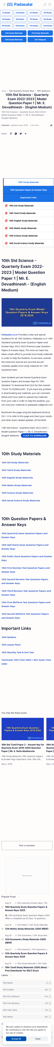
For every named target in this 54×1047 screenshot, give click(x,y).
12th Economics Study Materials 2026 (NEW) (25, 941)
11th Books (33, 26)
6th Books (20, 19)
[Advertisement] (27, 64)
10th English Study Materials (23, 220)
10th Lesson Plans (11, 644)
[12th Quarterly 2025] (41, 949)
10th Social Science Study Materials (26, 243)
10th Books (20, 26)
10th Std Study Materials (21, 205)
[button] (45, 4)
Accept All (16, 1039)
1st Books (6, 13)
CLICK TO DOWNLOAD (35, 435)
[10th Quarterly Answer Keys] (30, 903)
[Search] (50, 4)
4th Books (47, 13)
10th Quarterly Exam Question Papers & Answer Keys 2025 (26, 909)
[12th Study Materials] (38, 925)
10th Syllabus (8, 637)
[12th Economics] (25, 935)
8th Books (47, 19)
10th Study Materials (14, 39)
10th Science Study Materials (23, 235)
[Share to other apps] (25, 133)
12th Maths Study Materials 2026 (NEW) (26, 928)
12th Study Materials (14, 33)
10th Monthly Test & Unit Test (17, 652)
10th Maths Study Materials (22, 228)
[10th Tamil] (42, 963)
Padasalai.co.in (9, 334)
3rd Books (34, 13)
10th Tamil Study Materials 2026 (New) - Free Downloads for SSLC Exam (27, 969)
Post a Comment (27, 845)
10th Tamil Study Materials (22, 213)
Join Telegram (40, 39)
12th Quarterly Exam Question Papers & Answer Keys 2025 (26, 955)
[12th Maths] (23, 925)
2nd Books (20, 13)
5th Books (6, 19)
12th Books (47, 26)
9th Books (6, 26)
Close (37, 1039)
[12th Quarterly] (24, 949)
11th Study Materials (40, 33)
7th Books (34, 19)
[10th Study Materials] (27, 963)
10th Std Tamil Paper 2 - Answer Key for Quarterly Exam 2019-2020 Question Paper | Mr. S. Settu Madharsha (22, 748)
